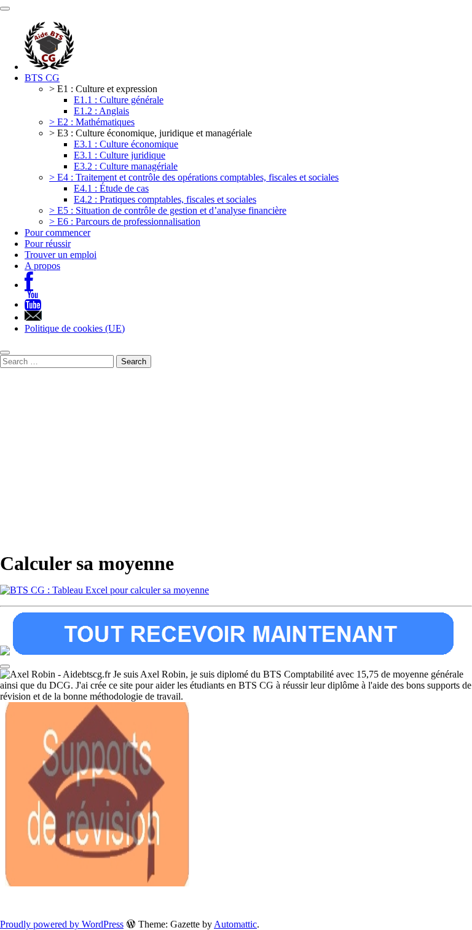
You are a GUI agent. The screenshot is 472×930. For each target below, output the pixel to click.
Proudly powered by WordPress (62, 924)
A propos (42, 265)
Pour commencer (57, 232)
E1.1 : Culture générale (118, 100)
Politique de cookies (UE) (75, 328)
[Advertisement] (236, 460)
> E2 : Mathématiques (92, 122)
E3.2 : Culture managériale (126, 166)
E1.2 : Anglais (101, 111)
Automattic (235, 924)
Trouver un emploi (60, 254)
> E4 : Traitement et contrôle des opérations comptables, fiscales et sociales (194, 177)
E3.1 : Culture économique (126, 144)
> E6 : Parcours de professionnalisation (124, 221)
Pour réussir (48, 243)
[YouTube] (33, 304)
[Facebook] (29, 284)
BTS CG (42, 77)
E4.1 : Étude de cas (111, 188)
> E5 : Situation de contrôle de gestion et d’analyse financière (167, 210)
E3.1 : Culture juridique (119, 155)
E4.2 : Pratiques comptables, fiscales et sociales (165, 199)
